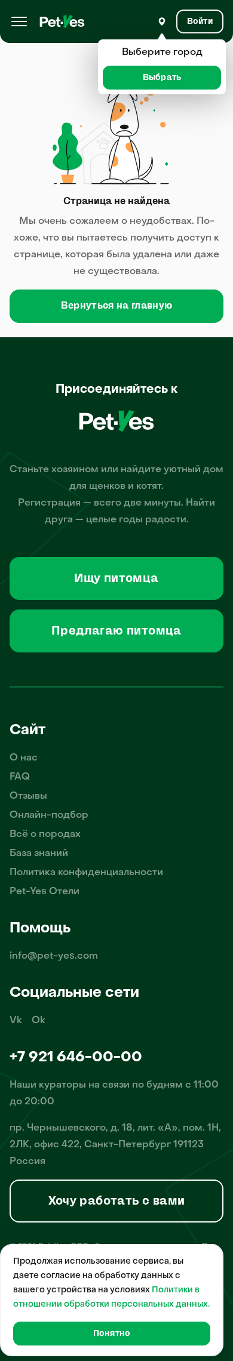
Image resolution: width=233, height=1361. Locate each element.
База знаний (39, 853)
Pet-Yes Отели (44, 892)
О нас (24, 758)
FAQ (20, 777)
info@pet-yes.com (54, 956)
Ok (38, 1021)
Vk (16, 1021)
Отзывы (28, 796)
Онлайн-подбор (49, 815)
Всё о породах (45, 834)
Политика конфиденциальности (86, 872)
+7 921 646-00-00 (76, 1058)
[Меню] (19, 21)
